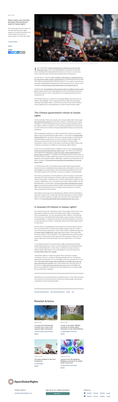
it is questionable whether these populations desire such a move (60, 199)
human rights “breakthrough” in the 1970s (48, 232)
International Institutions (41, 291)
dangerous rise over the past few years (54, 265)
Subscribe (57, 393)
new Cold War (44, 101)
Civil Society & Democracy (57, 291)
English (89, 393)
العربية (108, 393)
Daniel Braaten (13, 41)
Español (10, 46)
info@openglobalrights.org (23, 393)
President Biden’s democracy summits (45, 252)
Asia (73, 291)
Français (95, 393)
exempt (39, 170)
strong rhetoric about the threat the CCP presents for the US (60, 85)
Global (68, 291)
